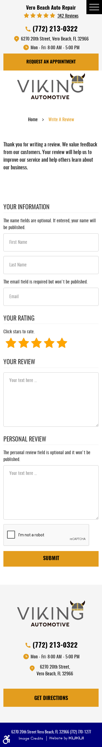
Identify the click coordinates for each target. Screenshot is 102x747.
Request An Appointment (51, 62)
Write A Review (61, 120)
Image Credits (31, 738)
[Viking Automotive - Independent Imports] (51, 88)
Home (33, 120)
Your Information (26, 207)
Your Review (19, 362)
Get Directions (51, 698)
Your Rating (19, 318)
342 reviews (68, 16)
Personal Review (24, 439)
